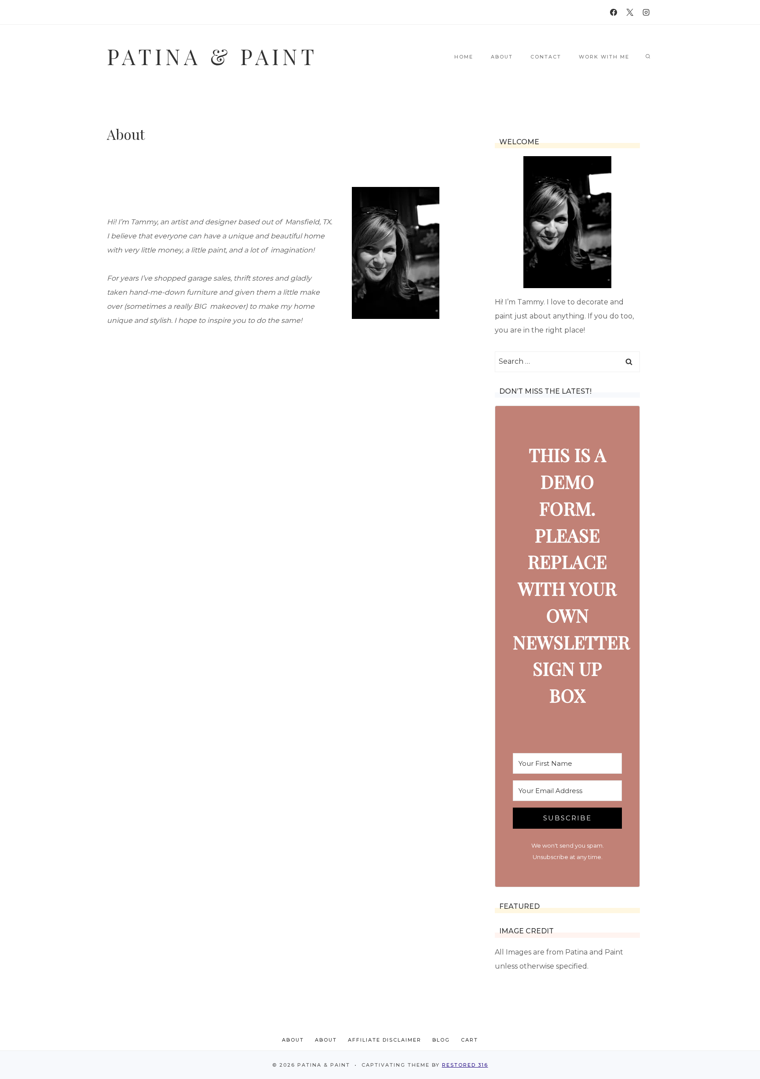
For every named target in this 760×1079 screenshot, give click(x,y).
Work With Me (604, 57)
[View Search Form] (648, 56)
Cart (469, 1040)
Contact (545, 57)
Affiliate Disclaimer (384, 1040)
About (502, 57)
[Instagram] (646, 12)
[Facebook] (614, 12)
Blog (441, 1040)
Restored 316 (465, 1065)
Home (463, 57)
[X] (630, 12)
